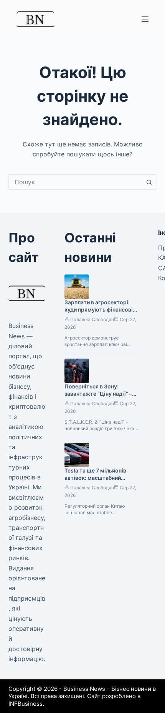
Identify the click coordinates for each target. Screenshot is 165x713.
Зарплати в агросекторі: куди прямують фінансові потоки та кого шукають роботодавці (98, 313)
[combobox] (75, 182)
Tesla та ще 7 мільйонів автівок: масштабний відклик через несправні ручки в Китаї (96, 481)
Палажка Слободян (92, 319)
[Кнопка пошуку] (149, 182)
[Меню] (145, 19)
